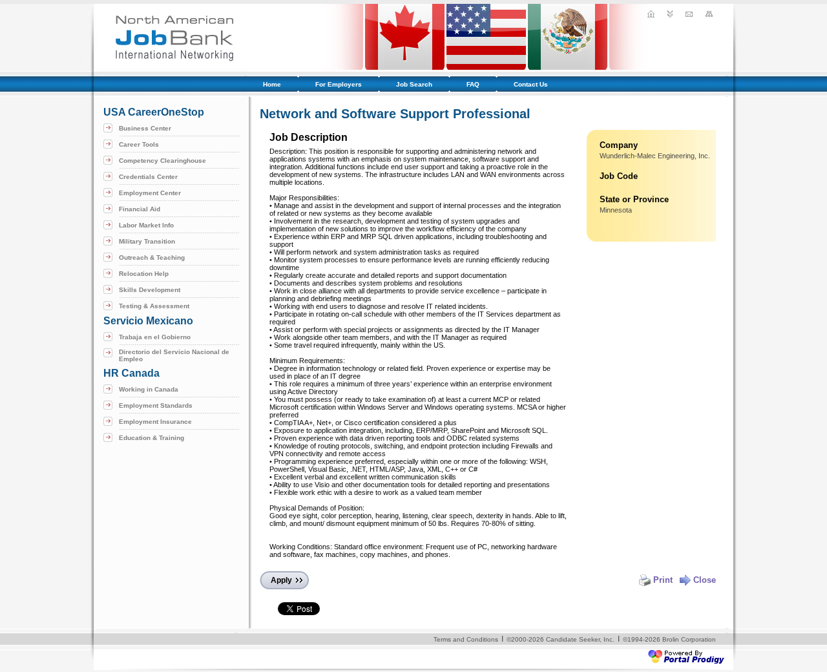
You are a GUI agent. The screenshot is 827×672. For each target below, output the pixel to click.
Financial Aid (139, 209)
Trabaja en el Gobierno (155, 337)
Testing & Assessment (154, 306)
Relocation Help (144, 273)
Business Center (145, 128)
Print (663, 580)
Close (704, 580)
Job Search (414, 84)
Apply (281, 580)
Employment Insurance (155, 421)
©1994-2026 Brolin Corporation (669, 639)
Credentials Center (148, 176)
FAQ (472, 84)
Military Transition (147, 241)
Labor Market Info (146, 225)
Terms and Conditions (466, 639)
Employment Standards (156, 405)
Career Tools (139, 144)
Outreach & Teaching (152, 257)
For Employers (338, 84)
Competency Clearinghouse (162, 160)
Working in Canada (148, 389)
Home (272, 84)
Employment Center (150, 192)
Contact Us (531, 84)
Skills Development (149, 289)
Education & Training (151, 437)
